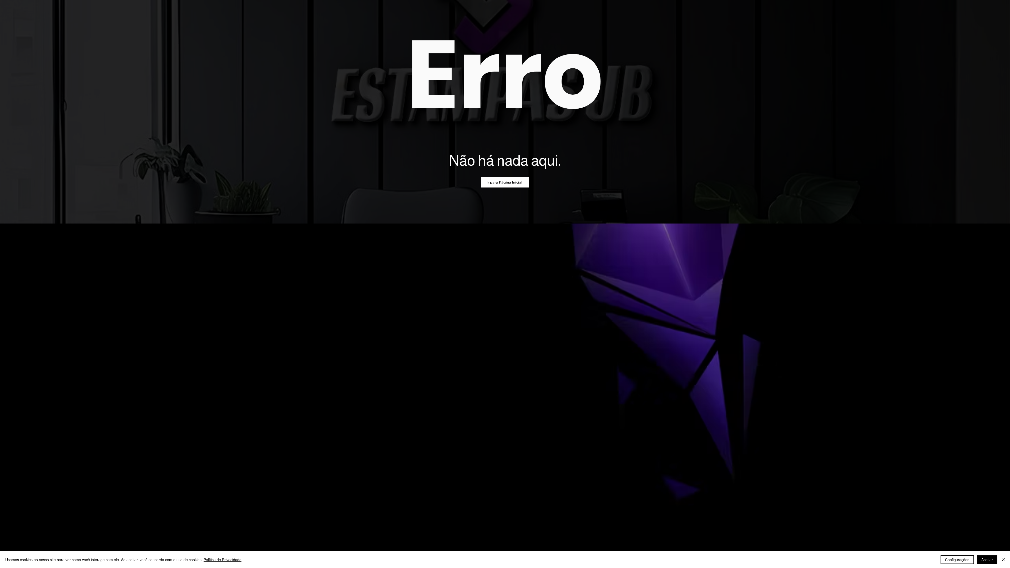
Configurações (957, 559)
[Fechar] (1004, 559)
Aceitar (987, 559)
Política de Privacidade (222, 559)
